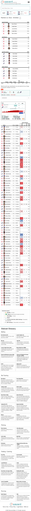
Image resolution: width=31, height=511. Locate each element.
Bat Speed (3, 378)
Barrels (2, 340)
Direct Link (4, 94)
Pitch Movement (20, 428)
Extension (3, 443)
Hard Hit (8, 312)
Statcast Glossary (8, 328)
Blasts (2, 414)
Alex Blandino (8, 138)
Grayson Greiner (8, 155)
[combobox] (15, 8)
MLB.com (26, 506)
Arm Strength (19, 454)
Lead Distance (4, 462)
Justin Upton (8, 162)
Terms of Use (6, 506)
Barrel (9, 314)
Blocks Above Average (21, 481)
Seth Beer (7, 127)
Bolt (17, 494)
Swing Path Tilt (4, 404)
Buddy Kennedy (8, 173)
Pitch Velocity (4, 428)
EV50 (2, 364)
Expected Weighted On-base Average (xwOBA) (22, 355)
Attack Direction (20, 394)
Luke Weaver (14, 73)
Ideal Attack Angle (4, 394)
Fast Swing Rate (20, 378)
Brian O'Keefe (14, 24)
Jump (18, 462)
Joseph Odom (14, 26)
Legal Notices (20, 506)
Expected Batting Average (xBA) (7, 354)
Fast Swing (9, 316)
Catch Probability (4, 481)
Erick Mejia (7, 148)
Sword (8, 317)
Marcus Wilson (14, 33)
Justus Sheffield (15, 68)
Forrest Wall (8, 141)
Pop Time (3, 454)
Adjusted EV (19, 364)
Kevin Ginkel (15, 53)
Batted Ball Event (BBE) (21, 347)
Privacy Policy (13, 506)
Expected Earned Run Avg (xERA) (22, 444)
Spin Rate (18, 436)
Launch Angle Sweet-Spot (6, 347)
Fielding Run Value (20, 471)
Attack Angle (19, 386)
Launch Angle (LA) (20, 335)
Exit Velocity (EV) (4, 335)
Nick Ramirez (14, 78)
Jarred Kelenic (14, 28)
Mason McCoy (14, 48)
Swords (18, 414)
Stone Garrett (8, 129)
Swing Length (4, 386)
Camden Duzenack (9, 157)
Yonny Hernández (9, 150)
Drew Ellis (7, 171)
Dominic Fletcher (9, 131)
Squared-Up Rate (20, 404)
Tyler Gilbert (14, 71)
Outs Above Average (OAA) (6, 471)
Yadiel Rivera (8, 152)
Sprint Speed (3, 494)
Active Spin (3, 436)
